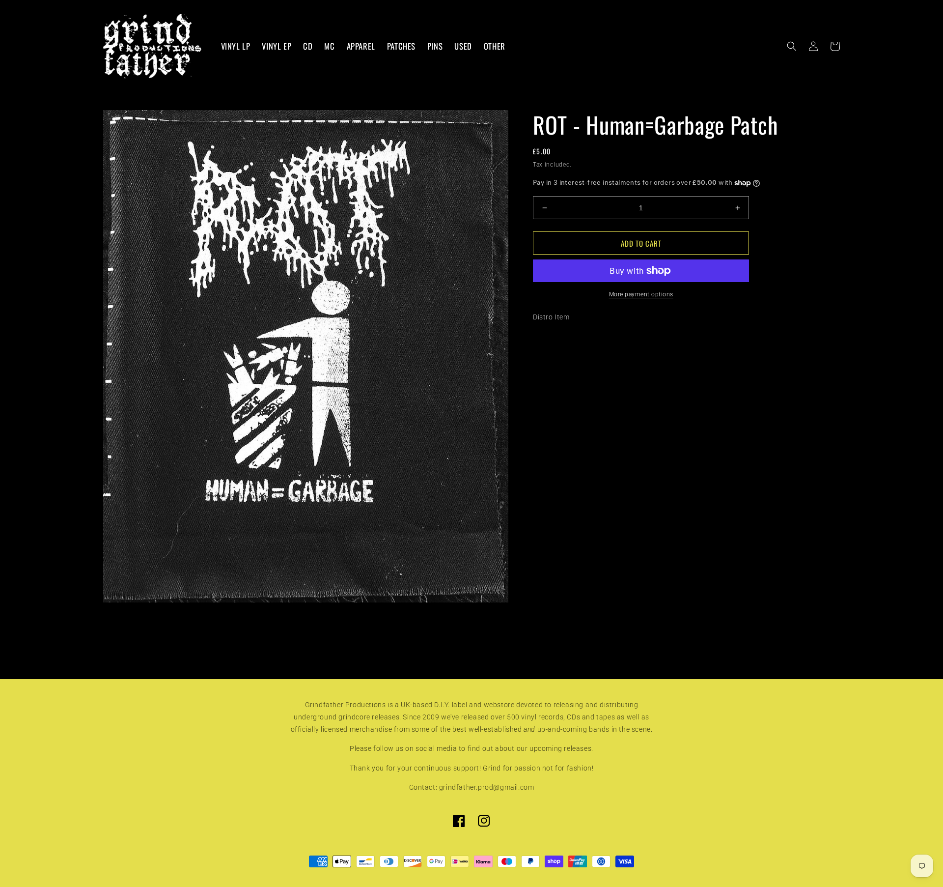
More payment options (641, 294)
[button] (792, 46)
